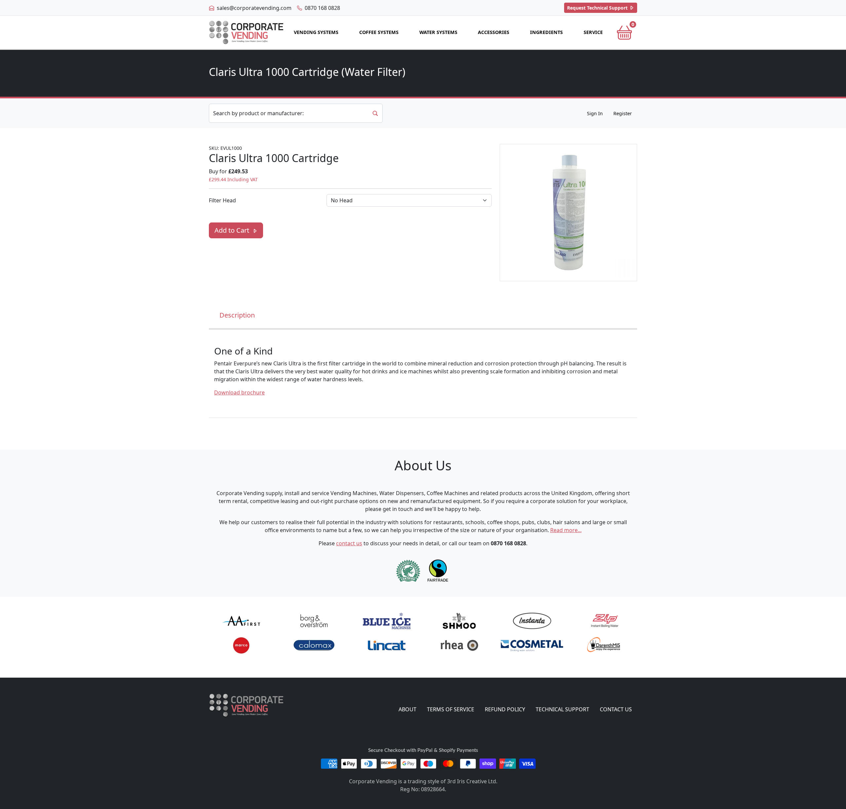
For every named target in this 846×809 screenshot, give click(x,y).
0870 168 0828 (321, 8)
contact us (349, 543)
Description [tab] (237, 315)
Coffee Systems (379, 32)
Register (622, 113)
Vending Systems (316, 32)
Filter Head (222, 200)
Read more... (566, 530)
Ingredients (546, 32)
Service (593, 32)
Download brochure (239, 392)
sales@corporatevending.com (253, 8)
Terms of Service (450, 709)
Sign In (595, 113)
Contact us (616, 709)
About (407, 709)
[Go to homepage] (246, 32)
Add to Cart (232, 230)
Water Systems (438, 32)
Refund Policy (505, 709)
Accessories (493, 32)
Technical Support (598, 8)
